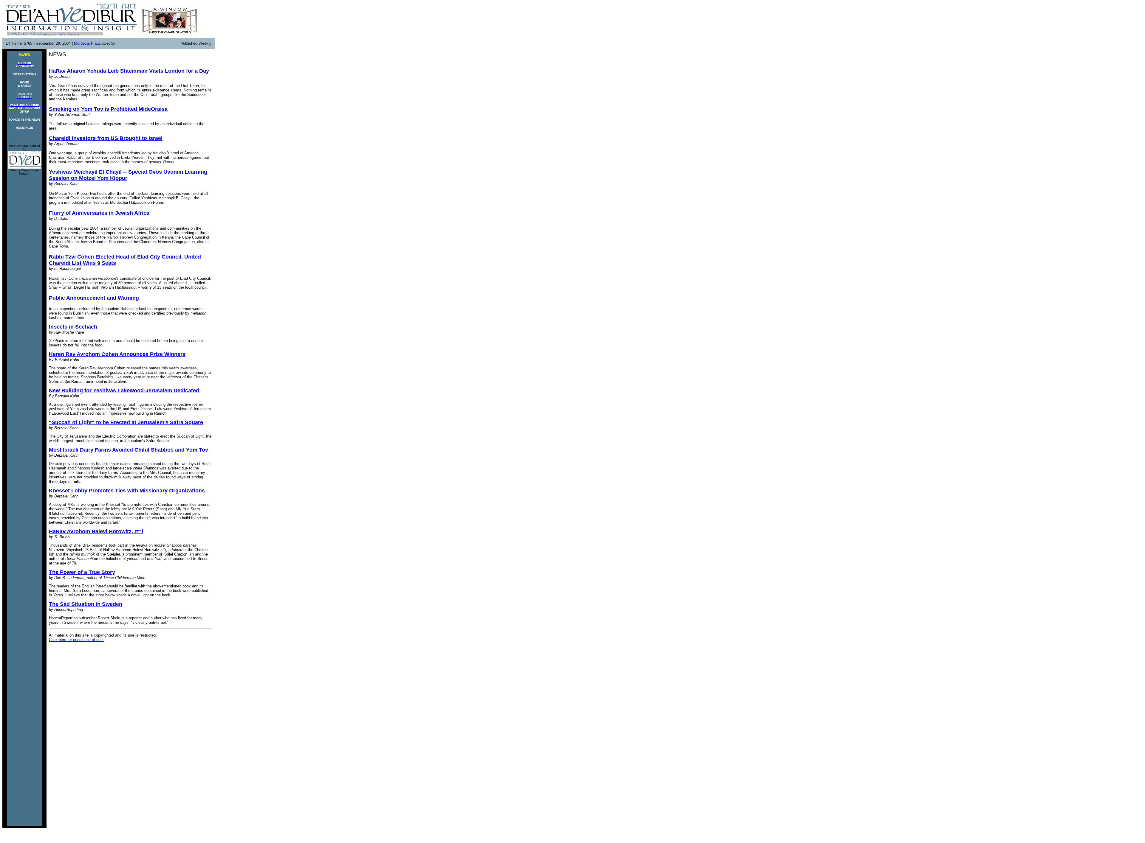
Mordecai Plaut (87, 43)
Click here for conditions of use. (76, 639)
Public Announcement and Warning (94, 298)
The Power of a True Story (82, 572)
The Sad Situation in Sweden (85, 604)
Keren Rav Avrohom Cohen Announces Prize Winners (117, 354)
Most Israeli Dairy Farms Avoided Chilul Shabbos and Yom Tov (128, 450)
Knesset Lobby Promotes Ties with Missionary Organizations (127, 491)
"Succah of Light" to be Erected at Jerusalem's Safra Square (126, 422)
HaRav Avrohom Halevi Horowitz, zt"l (96, 531)
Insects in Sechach (73, 327)
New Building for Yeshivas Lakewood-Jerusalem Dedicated (124, 390)
